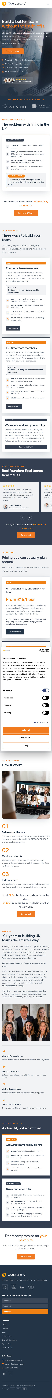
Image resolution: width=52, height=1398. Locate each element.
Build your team (13, 51)
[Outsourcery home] (14, 4)
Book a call (26, 535)
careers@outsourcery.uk (14, 1364)
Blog (3, 1332)
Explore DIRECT (14, 407)
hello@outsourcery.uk (13, 1360)
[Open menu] (47, 3)
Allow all (26, 730)
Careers (5, 1329)
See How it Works (26, 213)
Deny (26, 746)
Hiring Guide (6, 1336)
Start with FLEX (15, 632)
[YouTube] (10, 1374)
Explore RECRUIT (26, 447)
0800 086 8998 (11, 1368)
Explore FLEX (13, 328)
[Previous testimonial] (22, 517)
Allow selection (26, 738)
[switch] (45, 698)
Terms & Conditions (9, 1340)
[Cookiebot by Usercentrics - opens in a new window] (38, 650)
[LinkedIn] (4, 1374)
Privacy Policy (7, 1344)
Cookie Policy (7, 1348)
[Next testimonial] (29, 517)
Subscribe (7, 1311)
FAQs (4, 1325)
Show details (39, 722)
